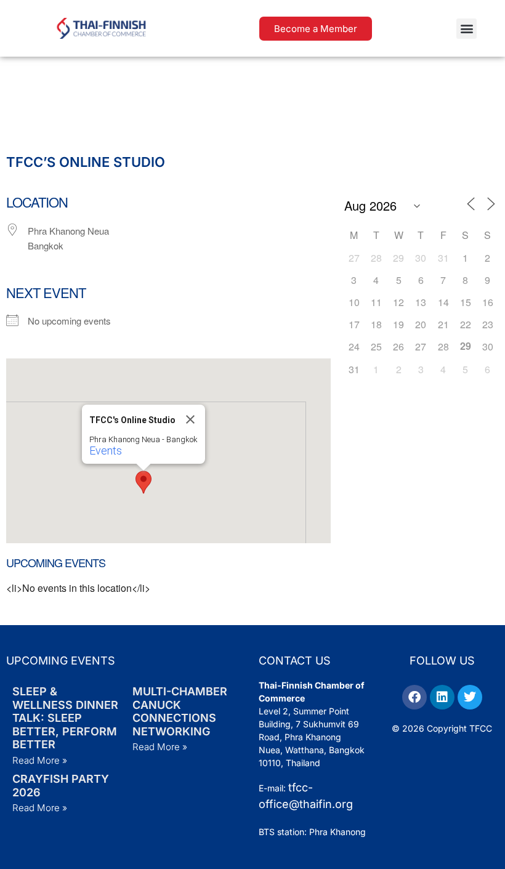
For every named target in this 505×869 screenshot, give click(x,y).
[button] (466, 28)
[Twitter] (470, 697)
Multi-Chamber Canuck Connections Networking (179, 711)
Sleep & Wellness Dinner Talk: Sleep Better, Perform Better (65, 718)
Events (105, 450)
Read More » (39, 760)
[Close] (190, 419)
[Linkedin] (442, 697)
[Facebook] (414, 697)
